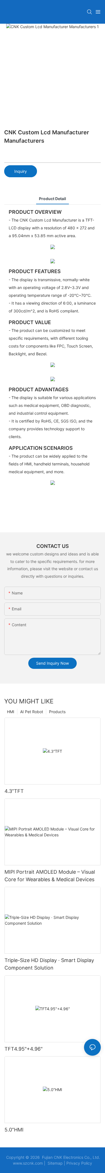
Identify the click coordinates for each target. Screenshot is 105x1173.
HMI (10, 711)
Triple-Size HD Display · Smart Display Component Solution (49, 964)
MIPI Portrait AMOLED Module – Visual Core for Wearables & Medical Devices (49, 875)
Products (57, 711)
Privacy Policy (79, 1163)
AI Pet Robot (31, 711)
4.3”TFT (14, 791)
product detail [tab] (52, 198)
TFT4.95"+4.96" (23, 1049)
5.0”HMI (14, 1130)
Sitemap (55, 1163)
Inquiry (20, 171)
